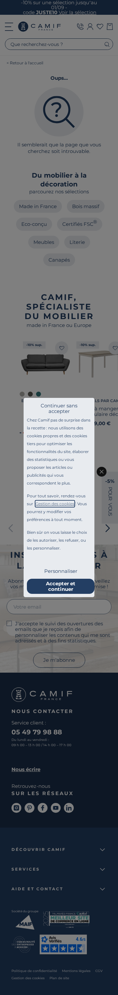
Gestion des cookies (54, 503)
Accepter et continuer (60, 586)
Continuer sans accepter (59, 408)
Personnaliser (60, 571)
